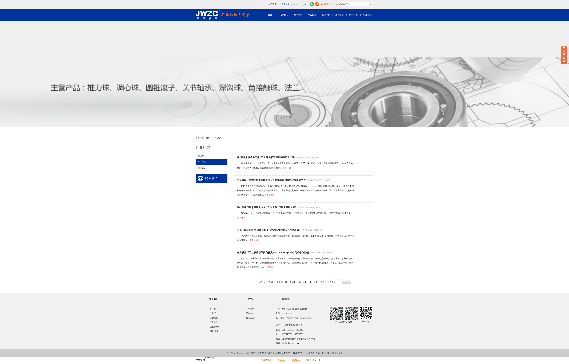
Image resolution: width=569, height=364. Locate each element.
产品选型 (312, 15)
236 (260, 282)
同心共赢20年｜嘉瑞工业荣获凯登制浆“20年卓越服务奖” (266, 207)
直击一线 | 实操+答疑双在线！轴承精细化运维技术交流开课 (268, 230)
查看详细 (286, 168)
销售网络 (214, 331)
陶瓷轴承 (296, 360)
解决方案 (353, 15)
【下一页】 (312, 282)
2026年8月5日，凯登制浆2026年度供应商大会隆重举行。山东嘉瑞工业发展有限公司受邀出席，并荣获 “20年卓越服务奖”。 (297, 213)
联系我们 (367, 15)
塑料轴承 (281, 360)
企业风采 (214, 322)
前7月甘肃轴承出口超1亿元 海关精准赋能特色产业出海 (266, 157)
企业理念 (214, 313)
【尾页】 (322, 282)
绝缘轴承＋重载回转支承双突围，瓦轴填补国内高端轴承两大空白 (271, 180)
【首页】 (292, 282)
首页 (270, 15)
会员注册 (285, 4)
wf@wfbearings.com (290, 343)
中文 (295, 4)
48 (269, 282)
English (304, 4)
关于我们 (284, 15)
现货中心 (326, 15)
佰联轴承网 (297, 353)
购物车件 (331, 4)
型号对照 (298, 15)
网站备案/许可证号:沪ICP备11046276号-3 (322, 353)
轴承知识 (202, 168)
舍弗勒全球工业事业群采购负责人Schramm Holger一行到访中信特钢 (273, 252)
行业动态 (216, 137)
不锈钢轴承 (266, 360)
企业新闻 (202, 156)
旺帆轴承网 (311, 360)
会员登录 (272, 4)
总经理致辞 (214, 327)
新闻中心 (339, 15)
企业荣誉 (214, 318)
